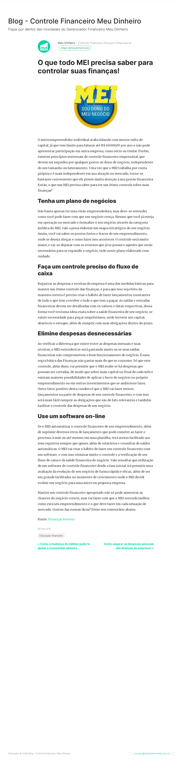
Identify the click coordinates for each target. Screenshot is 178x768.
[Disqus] (89, 602)
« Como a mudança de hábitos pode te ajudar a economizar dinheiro (64, 546)
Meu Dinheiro (66, 43)
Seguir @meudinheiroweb (75, 47)
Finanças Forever (61, 519)
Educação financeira (51, 535)
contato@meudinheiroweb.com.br (152, 753)
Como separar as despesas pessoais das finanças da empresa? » (129, 546)
